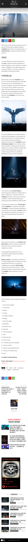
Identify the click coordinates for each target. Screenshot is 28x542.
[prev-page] (2, 452)
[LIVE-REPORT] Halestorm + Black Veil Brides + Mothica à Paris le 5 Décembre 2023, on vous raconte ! (18, 428)
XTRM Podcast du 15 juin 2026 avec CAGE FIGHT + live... (18, 521)
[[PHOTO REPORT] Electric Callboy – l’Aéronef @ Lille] (5, 446)
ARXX (15, 367)
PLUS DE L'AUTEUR (14, 422)
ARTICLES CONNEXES (14, 419)
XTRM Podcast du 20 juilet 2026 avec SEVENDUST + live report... (17, 499)
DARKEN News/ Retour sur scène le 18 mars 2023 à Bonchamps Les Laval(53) (7, 391)
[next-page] (5, 452)
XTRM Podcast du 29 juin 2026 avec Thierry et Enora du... (18, 514)
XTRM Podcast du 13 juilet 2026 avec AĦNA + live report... (18, 507)
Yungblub (9, 369)
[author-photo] (14, 406)
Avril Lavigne (20, 367)
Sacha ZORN (14, 409)
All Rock (11, 367)
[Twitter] (6, 40)
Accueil (2, 9)
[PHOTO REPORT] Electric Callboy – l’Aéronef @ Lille (17, 446)
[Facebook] (2, 40)
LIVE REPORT (7, 9)
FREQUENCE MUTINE (14, 509)
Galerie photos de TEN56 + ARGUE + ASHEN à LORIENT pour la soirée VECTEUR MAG (21, 391)
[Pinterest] (9, 40)
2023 (7, 367)
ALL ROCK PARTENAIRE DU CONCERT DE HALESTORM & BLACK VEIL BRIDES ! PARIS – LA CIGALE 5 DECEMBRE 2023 (18, 438)
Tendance (9, 30)
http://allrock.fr (14, 410)
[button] (3, 540)
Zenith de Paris (16, 369)
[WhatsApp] (13, 40)
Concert (3, 369)
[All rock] (14, 4)
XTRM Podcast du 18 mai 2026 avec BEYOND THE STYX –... (17, 528)
